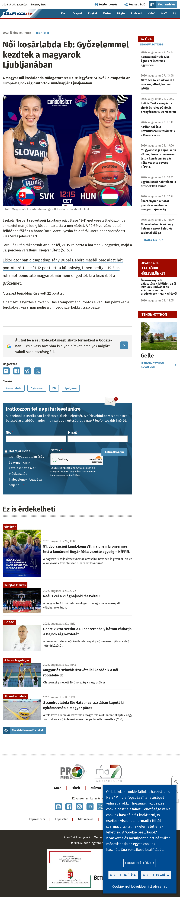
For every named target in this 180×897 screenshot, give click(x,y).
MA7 (57, 788)
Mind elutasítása (123, 875)
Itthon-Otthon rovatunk (152, 365)
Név (8, 432)
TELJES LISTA (151, 239)
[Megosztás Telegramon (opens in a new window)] (27, 370)
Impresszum (37, 819)
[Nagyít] (176, 782)
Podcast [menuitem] (136, 13)
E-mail (72, 432)
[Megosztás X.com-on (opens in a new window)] (37, 370)
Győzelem (37, 388)
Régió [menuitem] (121, 13)
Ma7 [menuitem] (164, 13)
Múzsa (96, 788)
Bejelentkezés (107, 4)
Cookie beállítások (139, 863)
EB (54, 388)
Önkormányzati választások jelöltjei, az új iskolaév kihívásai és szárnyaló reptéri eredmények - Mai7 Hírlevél (159, 287)
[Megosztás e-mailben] (6, 370)
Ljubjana (71, 388)
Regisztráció (136, 4)
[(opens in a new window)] (58, 806)
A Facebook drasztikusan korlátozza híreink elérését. (44, 416)
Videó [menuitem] (151, 13)
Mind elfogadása (156, 875)
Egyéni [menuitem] (92, 13)
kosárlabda (13, 388)
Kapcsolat (61, 819)
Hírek (76, 788)
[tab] (146, 39)
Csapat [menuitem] (77, 13)
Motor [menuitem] (107, 13)
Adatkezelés (85, 819)
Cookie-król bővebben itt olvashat (139, 886)
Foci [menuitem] (63, 13)
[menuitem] (175, 13)
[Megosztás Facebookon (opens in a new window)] (16, 370)
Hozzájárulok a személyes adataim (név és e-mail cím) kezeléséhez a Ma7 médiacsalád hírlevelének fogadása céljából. (26, 468)
